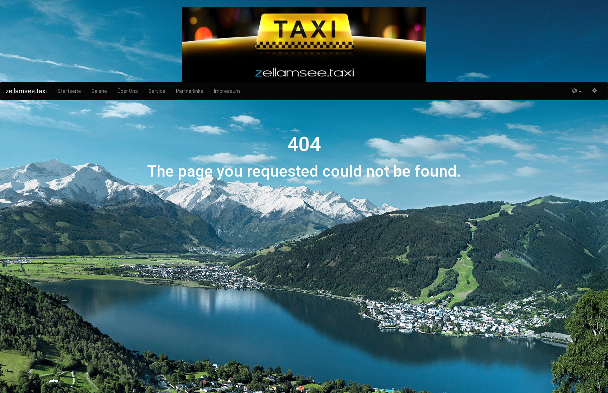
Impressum (227, 91)
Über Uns (128, 91)
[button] (577, 91)
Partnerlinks (189, 91)
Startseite (69, 91)
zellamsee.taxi (26, 91)
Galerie (99, 91)
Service (156, 91)
